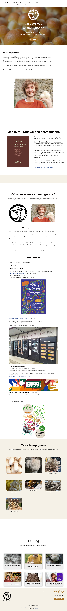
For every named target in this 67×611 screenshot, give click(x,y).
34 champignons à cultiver (13, 584)
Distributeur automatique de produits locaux (18, 318)
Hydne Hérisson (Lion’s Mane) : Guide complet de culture (54, 566)
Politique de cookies (48, 607)
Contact (26, 4)
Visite (18, 4)
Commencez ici (17, 2)
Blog (37, 2)
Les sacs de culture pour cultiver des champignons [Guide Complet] (54, 584)
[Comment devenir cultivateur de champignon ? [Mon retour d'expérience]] (33, 559)
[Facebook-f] (59, 591)
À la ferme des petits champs (17, 273)
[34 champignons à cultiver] (12, 577)
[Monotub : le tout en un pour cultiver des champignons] (33, 577)
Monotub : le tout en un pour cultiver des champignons (33, 584)
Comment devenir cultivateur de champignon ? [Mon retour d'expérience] (33, 566)
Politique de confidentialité (40, 607)
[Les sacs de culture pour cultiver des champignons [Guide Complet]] (54, 577)
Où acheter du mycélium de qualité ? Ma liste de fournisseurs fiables (13, 566)
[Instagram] (62, 591)
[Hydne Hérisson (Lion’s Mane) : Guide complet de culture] (54, 559)
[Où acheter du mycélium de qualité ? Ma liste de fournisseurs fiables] (12, 559)
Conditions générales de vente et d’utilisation (29, 607)
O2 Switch (36, 608)
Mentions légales (18, 607)
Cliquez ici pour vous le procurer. (44, 167)
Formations (28, 2)
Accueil (7, 2)
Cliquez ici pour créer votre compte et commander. (19, 376)
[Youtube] (55, 591)
